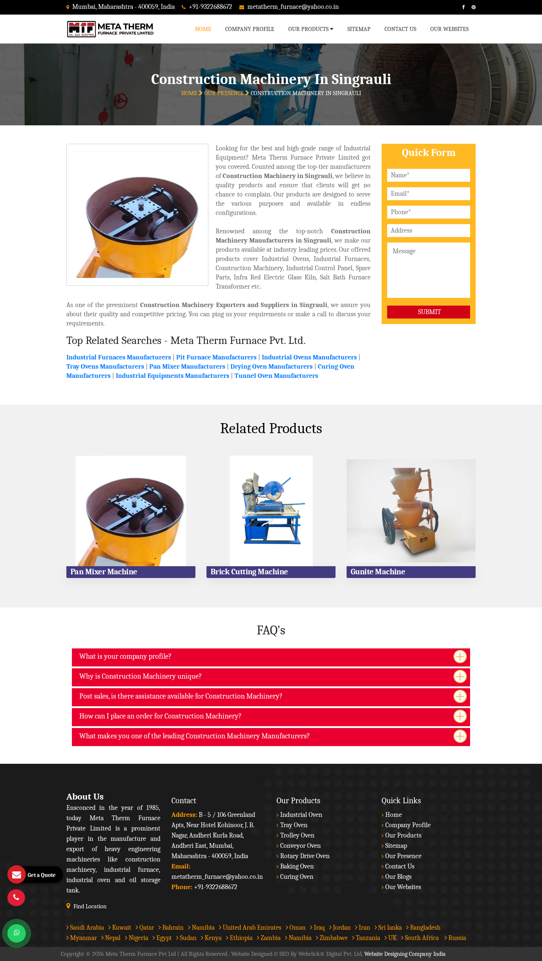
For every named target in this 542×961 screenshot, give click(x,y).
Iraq (318, 928)
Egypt (163, 938)
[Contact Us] (16, 897)
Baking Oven (297, 866)
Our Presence (224, 93)
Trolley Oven (297, 835)
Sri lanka (389, 928)
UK (392, 938)
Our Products (309, 29)
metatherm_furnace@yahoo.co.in (293, 7)
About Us (85, 796)
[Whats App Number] (16, 933)
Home (203, 29)
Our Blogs (398, 877)
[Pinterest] (471, 7)
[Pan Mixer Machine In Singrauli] (131, 511)
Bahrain (172, 928)
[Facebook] (460, 7)
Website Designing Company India (405, 954)
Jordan (341, 928)
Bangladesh (425, 928)
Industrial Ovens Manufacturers (309, 357)
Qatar (146, 928)
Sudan (187, 938)
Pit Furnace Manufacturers (216, 357)
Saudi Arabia (86, 928)
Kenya (212, 938)
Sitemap (359, 29)
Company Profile (249, 29)
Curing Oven (296, 877)
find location (90, 906)
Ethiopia (240, 938)
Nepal (112, 938)
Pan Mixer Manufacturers (187, 366)
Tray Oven (294, 825)
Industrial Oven (301, 815)
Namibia (202, 928)
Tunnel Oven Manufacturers (276, 376)
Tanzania (367, 938)
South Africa (421, 938)
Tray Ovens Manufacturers (105, 366)
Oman (297, 928)
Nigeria (137, 938)
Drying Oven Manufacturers (271, 366)
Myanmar (83, 938)
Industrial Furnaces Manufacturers (118, 357)
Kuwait (121, 928)
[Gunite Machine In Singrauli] (411, 511)
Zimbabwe (333, 938)
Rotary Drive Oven (305, 856)
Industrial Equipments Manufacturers (172, 376)
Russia (457, 938)
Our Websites (449, 29)
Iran (363, 928)
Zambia (270, 938)
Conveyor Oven (300, 846)
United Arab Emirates (251, 928)
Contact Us (400, 29)
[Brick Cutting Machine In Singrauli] (271, 511)
